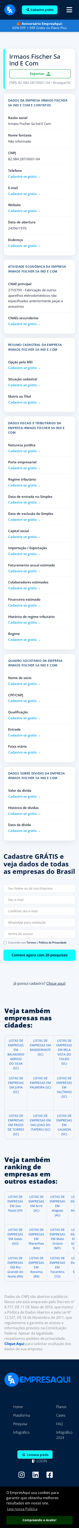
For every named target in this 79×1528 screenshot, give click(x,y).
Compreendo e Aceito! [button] (39, 1520)
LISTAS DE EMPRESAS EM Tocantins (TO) (57, 1267)
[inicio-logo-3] (9, 9)
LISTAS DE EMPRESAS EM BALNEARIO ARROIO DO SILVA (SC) (15, 1054)
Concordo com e (37, 942)
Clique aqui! (56, 983)
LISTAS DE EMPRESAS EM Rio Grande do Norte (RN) (15, 1267)
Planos (61, 1406)
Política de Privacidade (52, 942)
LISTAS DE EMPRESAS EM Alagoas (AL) (57, 1206)
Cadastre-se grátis (22, 176)
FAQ (59, 1423)
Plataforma (21, 1415)
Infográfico (21, 1432)
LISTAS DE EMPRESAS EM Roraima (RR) (36, 1267)
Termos (31, 942)
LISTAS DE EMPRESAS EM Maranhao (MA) (36, 1239)
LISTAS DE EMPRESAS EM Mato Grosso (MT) (57, 1239)
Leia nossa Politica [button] (22, 1509)
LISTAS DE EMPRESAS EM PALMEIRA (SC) (40, 1082)
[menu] (69, 10)
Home (18, 1406)
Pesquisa (20, 1423)
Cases (60, 1415)
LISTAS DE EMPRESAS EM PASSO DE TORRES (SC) (16, 1125)
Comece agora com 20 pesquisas (40, 955)
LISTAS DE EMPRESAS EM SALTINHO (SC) (64, 1087)
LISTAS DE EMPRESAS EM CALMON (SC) (64, 1125)
